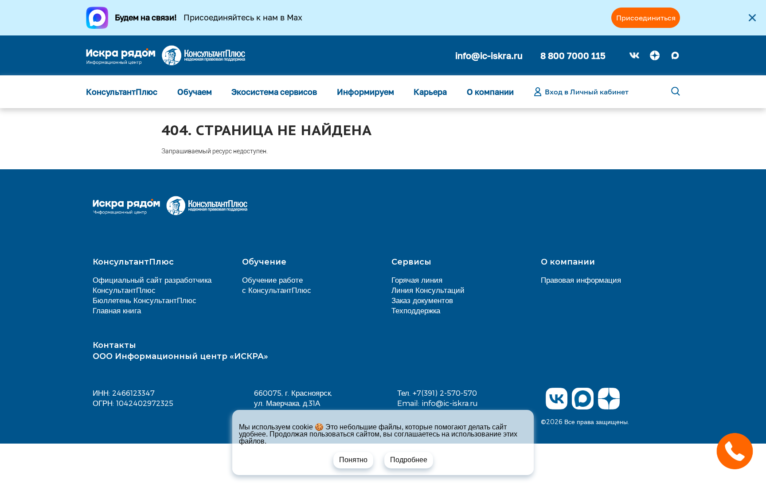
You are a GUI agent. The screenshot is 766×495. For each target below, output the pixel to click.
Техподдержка (415, 310)
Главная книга (117, 310)
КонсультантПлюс (121, 92)
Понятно (353, 460)
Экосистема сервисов (274, 92)
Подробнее (408, 460)
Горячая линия (416, 279)
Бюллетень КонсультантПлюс (144, 300)
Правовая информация (581, 279)
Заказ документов (422, 300)
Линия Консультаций (428, 289)
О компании (490, 92)
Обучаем (194, 92)
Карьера (430, 92)
